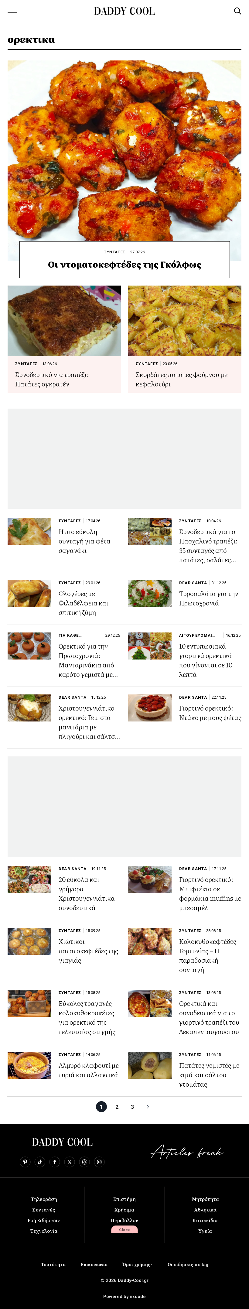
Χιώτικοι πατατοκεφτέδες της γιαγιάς (88, 950)
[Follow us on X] (69, 1162)
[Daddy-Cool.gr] (124, 11)
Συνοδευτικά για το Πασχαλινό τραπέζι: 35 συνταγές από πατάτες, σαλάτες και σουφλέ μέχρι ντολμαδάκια (208, 554)
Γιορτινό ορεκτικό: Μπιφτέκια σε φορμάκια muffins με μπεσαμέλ (210, 893)
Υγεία (205, 1231)
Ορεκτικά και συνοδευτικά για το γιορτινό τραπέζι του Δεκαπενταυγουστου (209, 1017)
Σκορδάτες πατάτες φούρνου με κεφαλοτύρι (181, 378)
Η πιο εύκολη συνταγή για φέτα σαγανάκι (85, 540)
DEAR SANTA (193, 583)
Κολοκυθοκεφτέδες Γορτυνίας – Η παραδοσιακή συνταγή (207, 955)
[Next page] (147, 1106)
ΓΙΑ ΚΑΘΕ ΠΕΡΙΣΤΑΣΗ (71, 635)
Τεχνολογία (43, 1231)
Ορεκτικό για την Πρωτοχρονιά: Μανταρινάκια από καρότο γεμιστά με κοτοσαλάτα (86, 664)
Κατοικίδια (205, 1220)
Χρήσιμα (124, 1209)
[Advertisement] (124, 458)
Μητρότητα (205, 1199)
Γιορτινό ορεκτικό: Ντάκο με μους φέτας (210, 712)
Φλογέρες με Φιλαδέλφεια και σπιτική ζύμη (83, 602)
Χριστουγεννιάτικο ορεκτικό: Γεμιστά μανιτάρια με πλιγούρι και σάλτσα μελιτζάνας (89, 726)
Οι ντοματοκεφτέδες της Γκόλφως (124, 264)
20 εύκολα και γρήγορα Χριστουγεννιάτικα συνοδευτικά (87, 893)
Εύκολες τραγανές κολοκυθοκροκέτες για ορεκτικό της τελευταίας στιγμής (87, 1017)
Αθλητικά (205, 1209)
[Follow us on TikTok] (39, 1162)
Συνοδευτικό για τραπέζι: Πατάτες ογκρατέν (52, 378)
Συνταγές (43, 1209)
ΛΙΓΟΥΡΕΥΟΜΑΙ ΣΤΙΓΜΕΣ (196, 635)
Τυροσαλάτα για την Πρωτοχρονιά (208, 597)
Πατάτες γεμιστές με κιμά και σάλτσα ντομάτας (209, 1074)
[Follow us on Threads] (84, 1162)
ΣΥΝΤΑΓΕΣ (115, 252)
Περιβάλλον (124, 1220)
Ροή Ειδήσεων (44, 1220)
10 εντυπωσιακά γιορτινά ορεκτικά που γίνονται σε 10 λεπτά (205, 660)
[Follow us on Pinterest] (25, 1162)
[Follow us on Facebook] (54, 1162)
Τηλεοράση (44, 1199)
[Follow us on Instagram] (99, 1162)
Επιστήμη (124, 1199)
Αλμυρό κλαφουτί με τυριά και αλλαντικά (89, 1069)
